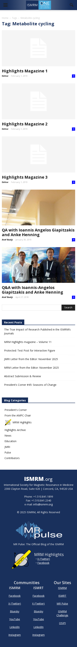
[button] (72, 5)
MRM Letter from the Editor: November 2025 (31, 367)
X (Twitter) (43, 559)
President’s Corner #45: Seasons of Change (30, 384)
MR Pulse (62, 603)
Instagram (14, 635)
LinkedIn (15, 627)
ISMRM (62, 588)
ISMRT (62, 596)
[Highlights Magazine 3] (38, 154)
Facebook (43, 563)
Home (5, 18)
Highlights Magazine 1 (24, 71)
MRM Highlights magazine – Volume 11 (28, 342)
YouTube (14, 619)
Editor (5, 75)
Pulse (7, 452)
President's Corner (15, 410)
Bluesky (14, 611)
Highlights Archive (15, 430)
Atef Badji (7, 239)
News (7, 435)
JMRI (7, 447)
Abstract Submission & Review (22, 376)
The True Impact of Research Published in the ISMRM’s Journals (37, 331)
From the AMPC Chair (17, 415)
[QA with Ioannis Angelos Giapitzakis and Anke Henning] (38, 207)
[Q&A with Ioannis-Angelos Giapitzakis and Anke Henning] (38, 265)
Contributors (12, 458)
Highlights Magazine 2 (24, 124)
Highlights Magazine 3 (24, 177)
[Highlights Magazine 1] (38, 48)
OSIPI (62, 623)
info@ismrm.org (43, 504)
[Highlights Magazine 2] (38, 101)
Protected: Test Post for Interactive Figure (29, 350)
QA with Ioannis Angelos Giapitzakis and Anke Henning (38, 232)
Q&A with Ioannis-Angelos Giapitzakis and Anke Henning (32, 290)
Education (10, 441)
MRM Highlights (22, 422)
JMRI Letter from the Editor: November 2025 (31, 359)
